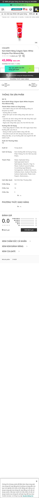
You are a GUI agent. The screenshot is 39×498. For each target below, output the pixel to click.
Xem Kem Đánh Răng (13, 246)
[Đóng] (36, 481)
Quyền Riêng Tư (28, 496)
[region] (19, 488)
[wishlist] (19, 55)
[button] (36, 9)
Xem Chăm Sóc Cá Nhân (14, 241)
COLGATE (5, 48)
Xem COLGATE (9, 251)
